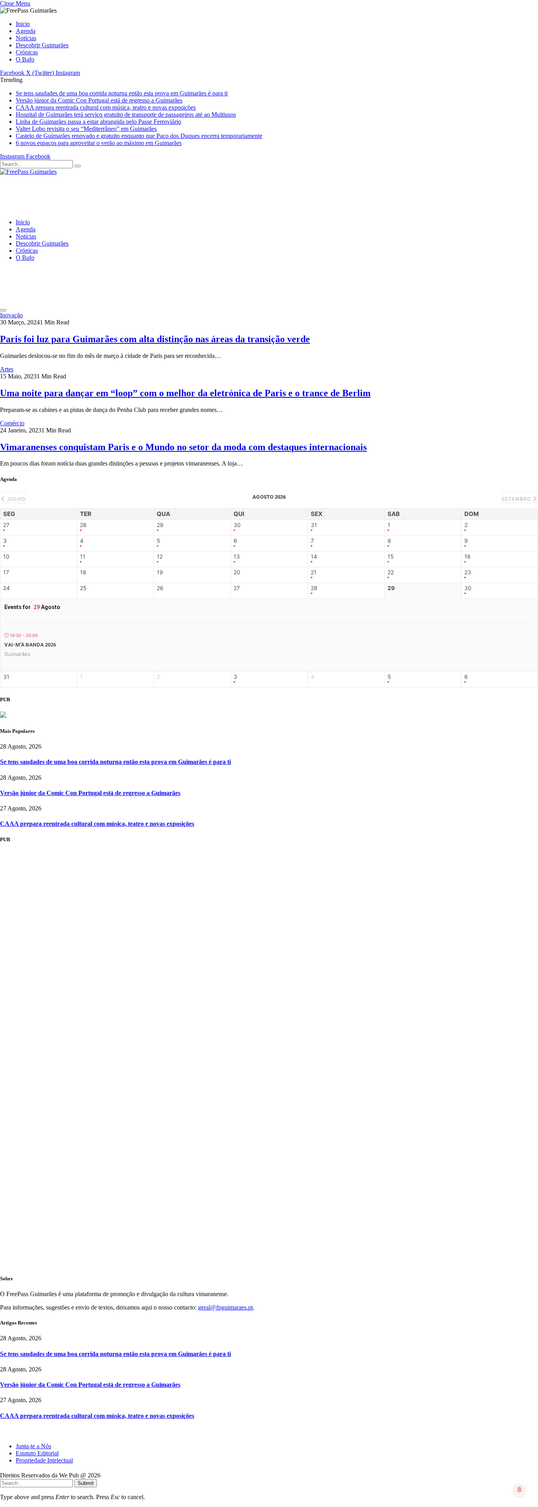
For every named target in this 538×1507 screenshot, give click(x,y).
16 (467, 556)
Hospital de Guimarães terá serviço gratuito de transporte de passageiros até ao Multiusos (126, 114)
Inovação (11, 315)
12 (160, 556)
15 (391, 556)
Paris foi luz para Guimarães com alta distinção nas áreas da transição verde (155, 339)
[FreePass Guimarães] (28, 171)
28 (83, 525)
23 (467, 572)
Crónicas (27, 52)
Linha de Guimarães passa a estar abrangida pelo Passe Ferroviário (98, 121)
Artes (6, 369)
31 (314, 525)
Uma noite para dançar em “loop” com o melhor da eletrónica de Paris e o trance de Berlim (185, 393)
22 (391, 572)
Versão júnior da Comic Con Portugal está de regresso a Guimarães (99, 100)
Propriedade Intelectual (44, 1460)
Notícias (26, 38)
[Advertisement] (79, 193)
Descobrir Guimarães (42, 45)
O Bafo (25, 59)
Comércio (12, 423)
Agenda (25, 31)
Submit (86, 1483)
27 (6, 525)
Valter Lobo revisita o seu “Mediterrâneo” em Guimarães (86, 128)
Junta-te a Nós (33, 1446)
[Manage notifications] (519, 1489)
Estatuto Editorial (37, 1453)
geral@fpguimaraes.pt (225, 1307)
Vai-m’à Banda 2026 (30, 645)
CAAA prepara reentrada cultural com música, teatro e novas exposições (106, 107)
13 (237, 556)
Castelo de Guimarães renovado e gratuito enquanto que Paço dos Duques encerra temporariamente (139, 135)
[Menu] (3, 310)
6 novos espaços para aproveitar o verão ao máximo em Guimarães (99, 143)
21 (314, 572)
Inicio (23, 23)
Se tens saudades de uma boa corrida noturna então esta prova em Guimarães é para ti (122, 93)
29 (160, 525)
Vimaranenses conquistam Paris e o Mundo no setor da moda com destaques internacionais (183, 447)
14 (314, 556)
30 (237, 525)
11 (82, 556)
